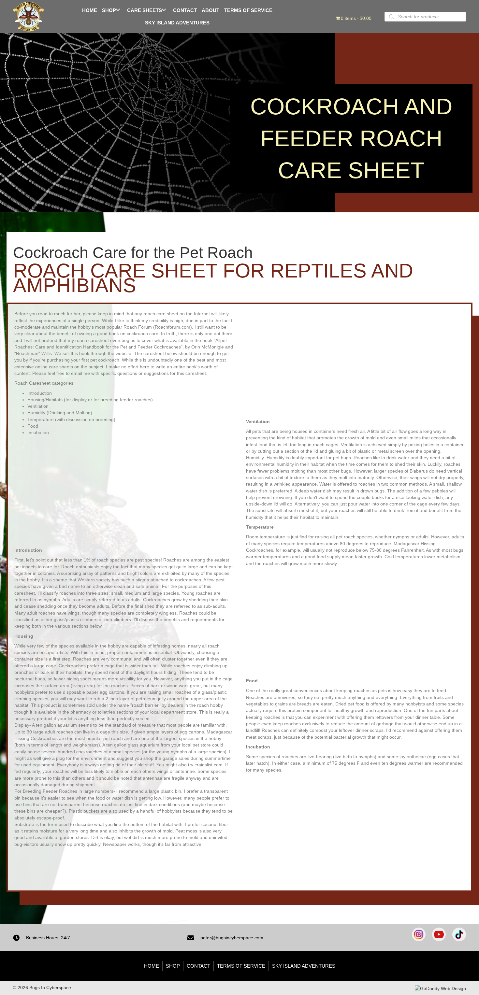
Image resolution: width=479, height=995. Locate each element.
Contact (198, 966)
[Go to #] (459, 934)
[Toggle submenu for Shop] (118, 9)
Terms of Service (241, 966)
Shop (173, 966)
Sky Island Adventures (303, 966)
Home (151, 966)
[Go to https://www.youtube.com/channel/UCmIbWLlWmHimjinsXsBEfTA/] (439, 934)
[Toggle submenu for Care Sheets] (164, 9)
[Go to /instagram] (419, 934)
